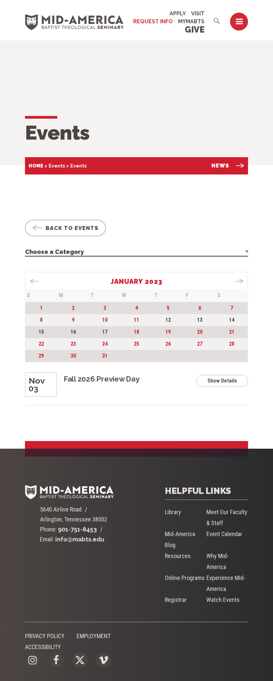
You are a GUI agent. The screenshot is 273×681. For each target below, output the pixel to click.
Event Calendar (224, 533)
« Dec (34, 281)
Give (194, 30)
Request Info (153, 21)
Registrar (176, 599)
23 (73, 344)
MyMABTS (191, 21)
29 (41, 356)
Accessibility (43, 646)
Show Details (222, 381)
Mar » (239, 281)
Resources (178, 555)
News (220, 166)
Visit (197, 13)
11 (136, 320)
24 (105, 344)
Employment (94, 635)
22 (41, 344)
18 (136, 332)
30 (73, 356)
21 (231, 332)
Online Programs (185, 577)
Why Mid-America (217, 561)
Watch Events (223, 599)
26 (168, 344)
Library (173, 512)
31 (105, 356)
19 (168, 332)
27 (199, 344)
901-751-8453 (77, 529)
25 (136, 344)
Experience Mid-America (225, 583)
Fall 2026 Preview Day (101, 379)
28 (231, 344)
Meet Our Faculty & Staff (226, 517)
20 (199, 332)
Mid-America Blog (180, 539)
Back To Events (71, 228)
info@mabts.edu (79, 539)
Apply (177, 13)
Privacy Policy (45, 635)
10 (105, 320)
